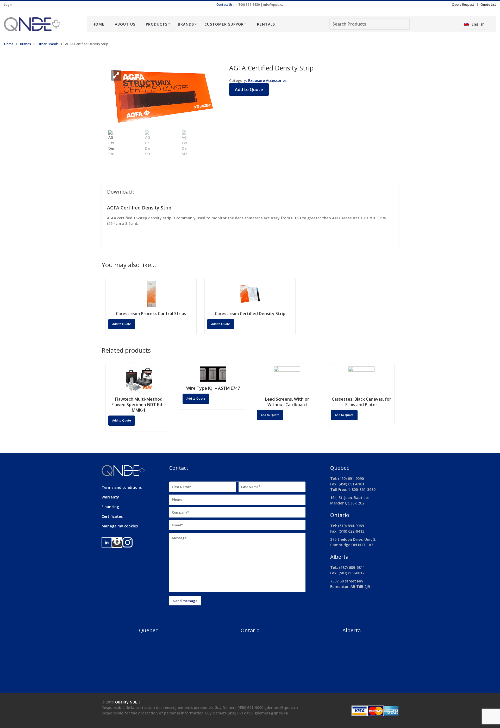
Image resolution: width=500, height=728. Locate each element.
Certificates (112, 516)
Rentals (266, 24)
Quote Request (463, 4)
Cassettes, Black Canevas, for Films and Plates (361, 401)
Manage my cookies (120, 526)
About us (125, 24)
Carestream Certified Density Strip (250, 313)
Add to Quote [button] (121, 324)
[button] (116, 75)
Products (156, 24)
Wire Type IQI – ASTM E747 (213, 388)
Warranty (110, 497)
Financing (110, 506)
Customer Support (225, 24)
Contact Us (224, 4)
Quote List (488, 4)
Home (98, 24)
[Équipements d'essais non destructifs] (41, 24)
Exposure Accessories (267, 80)
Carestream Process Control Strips (151, 313)
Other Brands (48, 44)
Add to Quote (249, 89)
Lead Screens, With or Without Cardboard (287, 401)
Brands (186, 24)
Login (8, 4)
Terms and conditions (122, 487)
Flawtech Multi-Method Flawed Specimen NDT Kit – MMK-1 (138, 404)
